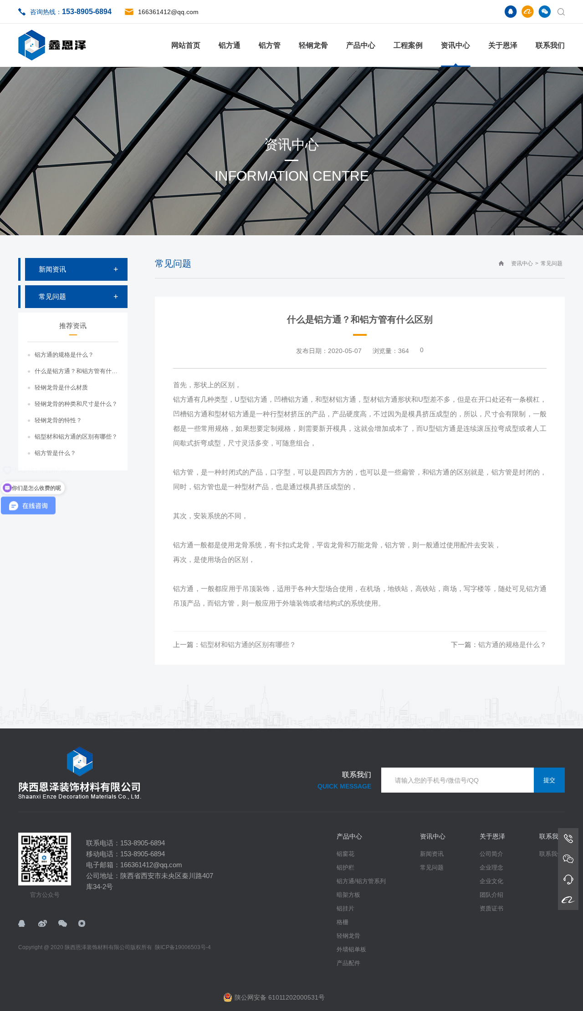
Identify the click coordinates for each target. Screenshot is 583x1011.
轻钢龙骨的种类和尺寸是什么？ (76, 403)
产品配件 (348, 963)
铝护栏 (345, 867)
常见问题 (52, 296)
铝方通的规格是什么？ (64, 354)
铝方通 (229, 45)
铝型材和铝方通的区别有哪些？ (76, 436)
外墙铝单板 (351, 949)
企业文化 (491, 881)
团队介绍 (491, 894)
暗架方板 (348, 894)
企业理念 (491, 867)
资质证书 (491, 908)
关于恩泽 (502, 45)
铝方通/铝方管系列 (361, 881)
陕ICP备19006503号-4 (183, 947)
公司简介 (491, 853)
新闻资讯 (52, 269)
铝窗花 (345, 853)
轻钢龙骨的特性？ (58, 420)
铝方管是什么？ (55, 453)
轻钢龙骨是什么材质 (61, 387)
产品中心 (360, 45)
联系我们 (550, 45)
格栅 (342, 922)
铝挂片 (345, 908)
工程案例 (408, 45)
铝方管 (270, 45)
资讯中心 (455, 45)
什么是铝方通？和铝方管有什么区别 (76, 371)
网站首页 (185, 45)
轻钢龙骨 (313, 45)
